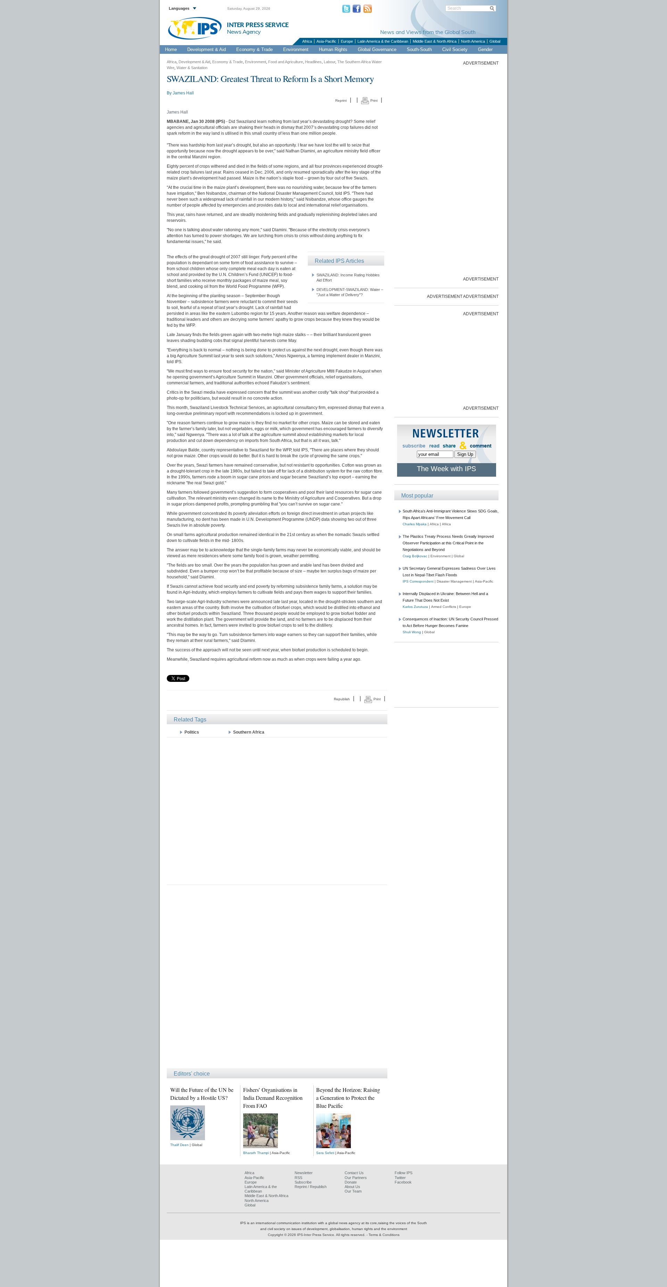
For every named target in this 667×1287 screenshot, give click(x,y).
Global (494, 41)
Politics (191, 732)
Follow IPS (403, 1173)
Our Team (353, 1191)
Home (171, 49)
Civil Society (455, 49)
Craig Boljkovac (415, 556)
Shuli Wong (412, 632)
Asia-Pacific (326, 41)
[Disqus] (277, 980)
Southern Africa (248, 732)
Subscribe (303, 1182)
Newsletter (304, 1173)
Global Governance (377, 49)
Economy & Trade (254, 49)
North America (473, 41)
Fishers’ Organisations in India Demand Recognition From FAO (273, 1097)
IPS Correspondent (418, 581)
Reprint (341, 100)
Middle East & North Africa (434, 41)
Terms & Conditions (384, 1235)
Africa (307, 41)
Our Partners (356, 1178)
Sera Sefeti (325, 1153)
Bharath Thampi (256, 1153)
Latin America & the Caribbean (382, 41)
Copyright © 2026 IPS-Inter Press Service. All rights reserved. (317, 1235)
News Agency (244, 31)
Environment (295, 49)
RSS (298, 1178)
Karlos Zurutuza (415, 607)
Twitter (400, 1178)
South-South (419, 49)
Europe (347, 41)
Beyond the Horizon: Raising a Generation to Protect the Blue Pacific (348, 1097)
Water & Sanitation (191, 68)
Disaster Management (454, 581)
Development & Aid (206, 49)
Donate (351, 1182)
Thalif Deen (179, 1145)
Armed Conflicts (443, 607)
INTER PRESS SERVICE (258, 25)
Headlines (313, 62)
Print (373, 100)
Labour (329, 62)
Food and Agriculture (285, 62)
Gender (485, 49)
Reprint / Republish (311, 1187)
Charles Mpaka (415, 524)
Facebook (403, 1182)
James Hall (183, 93)
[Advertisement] (277, 810)
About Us (352, 1187)
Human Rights (333, 49)
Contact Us (354, 1173)
